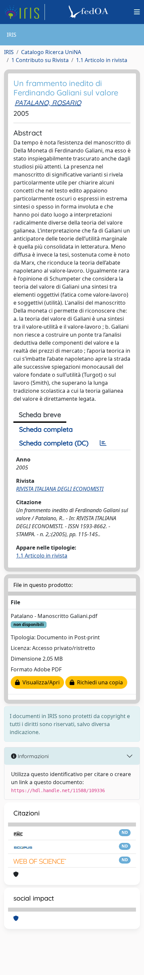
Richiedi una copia (98, 682)
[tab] (103, 443)
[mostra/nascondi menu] (137, 12)
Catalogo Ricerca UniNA (51, 52)
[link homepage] (24, 12)
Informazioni (32, 756)
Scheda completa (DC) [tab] (53, 443)
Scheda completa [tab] (46, 429)
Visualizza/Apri (40, 682)
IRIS (9, 52)
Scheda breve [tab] (40, 414)
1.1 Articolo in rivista (101, 60)
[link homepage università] (89, 12)
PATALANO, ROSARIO (48, 102)
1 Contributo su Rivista (40, 60)
